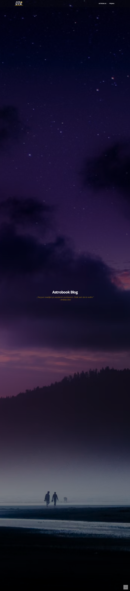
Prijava (111, 3)
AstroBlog (102, 3)
